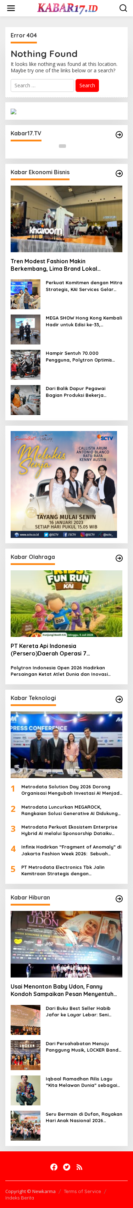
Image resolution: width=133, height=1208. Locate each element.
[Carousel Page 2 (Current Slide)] (70, 146)
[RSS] (79, 1167)
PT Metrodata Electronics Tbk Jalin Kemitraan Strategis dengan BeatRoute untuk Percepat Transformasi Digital (69, 870)
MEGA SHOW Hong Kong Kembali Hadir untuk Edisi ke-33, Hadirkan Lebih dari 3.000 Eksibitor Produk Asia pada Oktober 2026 (84, 321)
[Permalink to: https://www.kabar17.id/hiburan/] (119, 899)
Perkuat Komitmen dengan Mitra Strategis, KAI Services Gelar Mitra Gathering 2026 (84, 286)
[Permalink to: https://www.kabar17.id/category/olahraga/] (119, 558)
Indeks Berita (19, 1198)
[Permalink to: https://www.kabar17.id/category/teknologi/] (119, 699)
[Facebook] (54, 1167)
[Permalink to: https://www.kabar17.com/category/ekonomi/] (119, 173)
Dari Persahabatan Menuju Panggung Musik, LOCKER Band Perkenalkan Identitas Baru (82, 1047)
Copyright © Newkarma (30, 1191)
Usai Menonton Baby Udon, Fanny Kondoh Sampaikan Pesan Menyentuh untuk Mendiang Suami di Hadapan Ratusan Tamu (62, 990)
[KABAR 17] (68, 7)
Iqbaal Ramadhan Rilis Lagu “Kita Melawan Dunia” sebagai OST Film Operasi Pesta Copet (81, 1082)
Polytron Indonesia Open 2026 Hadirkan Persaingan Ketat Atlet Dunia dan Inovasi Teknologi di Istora (59, 671)
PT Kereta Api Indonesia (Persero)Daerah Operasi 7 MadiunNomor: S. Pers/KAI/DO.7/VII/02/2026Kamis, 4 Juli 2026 (66, 649)
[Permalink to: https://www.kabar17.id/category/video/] (119, 134)
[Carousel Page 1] (62, 146)
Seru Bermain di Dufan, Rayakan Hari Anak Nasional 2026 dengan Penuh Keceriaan (84, 1117)
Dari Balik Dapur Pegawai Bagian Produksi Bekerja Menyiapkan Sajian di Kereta (79, 391)
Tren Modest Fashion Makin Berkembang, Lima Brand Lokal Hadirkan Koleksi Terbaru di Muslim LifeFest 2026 (58, 265)
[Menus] (11, 8)
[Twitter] (66, 1167)
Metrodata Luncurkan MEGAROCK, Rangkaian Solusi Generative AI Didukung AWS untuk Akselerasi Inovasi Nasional (69, 810)
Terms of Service (82, 1191)
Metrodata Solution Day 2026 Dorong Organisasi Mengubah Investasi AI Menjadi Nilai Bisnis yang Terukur (71, 790)
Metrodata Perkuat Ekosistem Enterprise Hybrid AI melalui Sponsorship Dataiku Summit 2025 (69, 830)
